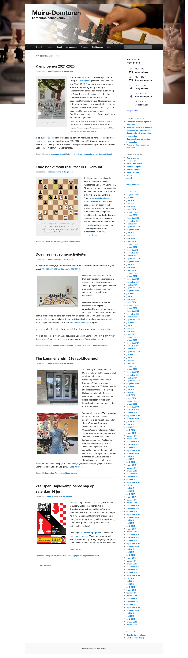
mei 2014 (130, 584)
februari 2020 (131, 401)
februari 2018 (131, 468)
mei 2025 (130, 235)
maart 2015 (131, 557)
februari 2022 (131, 337)
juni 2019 (130, 424)
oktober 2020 (131, 377)
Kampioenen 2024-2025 (55, 66)
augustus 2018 (132, 453)
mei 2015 (130, 552)
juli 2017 (130, 485)
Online (129, 175)
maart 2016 (131, 528)
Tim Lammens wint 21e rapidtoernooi (67, 358)
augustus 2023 (132, 290)
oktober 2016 (131, 511)
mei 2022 (130, 328)
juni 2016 (130, 520)
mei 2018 (130, 459)
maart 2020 (131, 398)
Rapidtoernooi (97, 47)
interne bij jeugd (105, 154)
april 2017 (130, 494)
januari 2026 (131, 215)
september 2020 (133, 380)
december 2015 (132, 534)
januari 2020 (131, 404)
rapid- (49, 140)
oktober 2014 (131, 572)
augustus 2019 (132, 418)
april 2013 (130, 619)
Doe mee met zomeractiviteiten (62, 254)
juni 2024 (130, 264)
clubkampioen (83, 80)
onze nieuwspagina (101, 329)
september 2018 (133, 450)
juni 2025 (130, 232)
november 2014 (132, 569)
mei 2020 (130, 392)
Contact (110, 47)
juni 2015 (130, 549)
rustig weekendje (98, 198)
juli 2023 (130, 293)
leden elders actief (72, 241)
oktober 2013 (131, 604)
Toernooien (49, 473)
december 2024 (132, 250)
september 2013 (133, 607)
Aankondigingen (66, 345)
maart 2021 (131, 363)
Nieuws (50, 47)
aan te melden (82, 535)
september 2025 (133, 226)
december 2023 (132, 279)
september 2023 (133, 287)
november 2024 (132, 252)
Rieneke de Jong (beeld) (136, 635)
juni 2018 (130, 456)
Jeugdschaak (141, 72)
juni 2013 (130, 613)
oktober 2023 (131, 284)
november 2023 (132, 282)
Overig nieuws (50, 241)
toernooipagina (91, 532)
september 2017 (133, 482)
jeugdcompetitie (48, 137)
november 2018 (132, 444)
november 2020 (132, 375)
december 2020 (132, 372)
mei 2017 (130, 491)
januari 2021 (131, 369)
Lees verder (90, 235)
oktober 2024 (131, 255)
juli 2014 (130, 578)
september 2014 (133, 575)
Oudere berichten (43, 565)
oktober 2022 (131, 316)
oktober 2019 (131, 412)
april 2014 (130, 587)
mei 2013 (130, 616)
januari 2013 (131, 621)
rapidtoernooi (68, 473)
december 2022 (132, 311)
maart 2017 (131, 497)
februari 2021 (131, 366)
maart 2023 (131, 302)
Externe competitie (134, 166)
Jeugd (59, 47)
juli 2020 (130, 386)
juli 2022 (130, 322)
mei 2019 (130, 427)
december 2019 (132, 406)
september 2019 (133, 415)
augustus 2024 (132, 261)
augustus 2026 (132, 194)
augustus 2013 (132, 610)
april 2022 (130, 331)
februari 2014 (131, 592)
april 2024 (130, 267)
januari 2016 (131, 531)
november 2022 (132, 313)
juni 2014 (130, 581)
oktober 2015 (131, 540)
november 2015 (132, 537)
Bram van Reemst (66, 259)
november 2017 (132, 476)
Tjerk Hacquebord (66, 71)
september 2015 (133, 543)
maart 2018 (131, 465)
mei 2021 (130, 360)
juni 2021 (130, 357)
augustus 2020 (132, 383)
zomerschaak (87, 345)
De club (39, 47)
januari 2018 (131, 470)
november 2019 (132, 409)
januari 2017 (131, 502)
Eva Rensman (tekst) (135, 637)
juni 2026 (130, 200)
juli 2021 (130, 354)
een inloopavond (98, 288)
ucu (75, 473)
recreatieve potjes (77, 322)
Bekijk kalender (133, 110)
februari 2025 (131, 244)
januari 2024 (131, 276)
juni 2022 (130, 325)
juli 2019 (130, 421)
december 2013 (132, 598)
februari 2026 (131, 212)
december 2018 (132, 441)
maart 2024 (131, 270)
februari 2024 (131, 273)
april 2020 (130, 395)
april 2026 (130, 206)
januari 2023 (131, 308)
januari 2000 (131, 624)
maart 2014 (131, 590)
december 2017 (132, 473)
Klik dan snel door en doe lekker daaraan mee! (62, 268)
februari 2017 (131, 499)
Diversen (84, 47)
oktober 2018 (131, 447)
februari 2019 (131, 435)
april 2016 (130, 526)
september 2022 (133, 319)
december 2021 (132, 343)
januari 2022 (131, 340)
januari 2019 (131, 438)
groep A (92, 463)
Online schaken (132, 184)
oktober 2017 (131, 479)
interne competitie (93, 275)
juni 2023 (130, 296)
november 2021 (132, 345)
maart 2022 (131, 334)
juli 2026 (130, 197)
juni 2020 (130, 389)
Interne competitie (52, 154)
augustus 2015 (132, 546)
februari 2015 (131, 561)
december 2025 (132, 218)
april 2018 (130, 462)
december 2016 (132, 505)
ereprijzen (78, 154)
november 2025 (132, 221)
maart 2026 (131, 209)
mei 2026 (130, 203)
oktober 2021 (131, 348)
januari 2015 (131, 563)
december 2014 (132, 566)
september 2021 (133, 351)
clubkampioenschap (90, 154)
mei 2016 (130, 523)
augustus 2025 (132, 229)
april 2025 (130, 238)
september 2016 (133, 514)
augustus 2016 (132, 517)
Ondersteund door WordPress (94, 648)
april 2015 (130, 555)
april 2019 (130, 430)
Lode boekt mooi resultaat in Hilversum (69, 166)
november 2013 (132, 601)
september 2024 (133, 258)
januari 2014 (131, 595)
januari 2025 (131, 247)
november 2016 (132, 508)
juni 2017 (130, 488)
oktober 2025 (131, 223)
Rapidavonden (132, 172)
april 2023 (130, 299)
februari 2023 (131, 305)
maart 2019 (131, 433)
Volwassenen (71, 47)
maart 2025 (131, 241)
